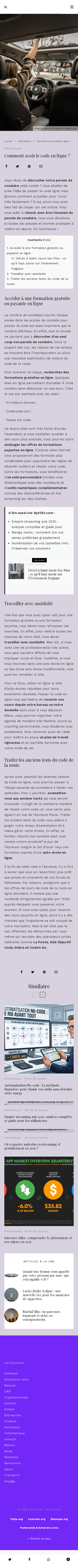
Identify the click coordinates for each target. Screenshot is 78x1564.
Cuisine (10, 1403)
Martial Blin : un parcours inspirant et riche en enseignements (41, 1315)
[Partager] (6, 166)
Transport (12, 1475)
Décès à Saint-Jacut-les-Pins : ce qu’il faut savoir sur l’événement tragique (38, 263)
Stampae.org (59, 1519)
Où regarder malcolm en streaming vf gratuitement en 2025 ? (32, 1146)
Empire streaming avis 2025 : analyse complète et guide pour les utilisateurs (38, 1119)
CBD (7, 1391)
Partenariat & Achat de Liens (39, 1527)
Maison (9, 1445)
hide (47, 240)
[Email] (40, 166)
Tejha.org (16, 1519)
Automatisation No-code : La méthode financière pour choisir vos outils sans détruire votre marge (38, 1089)
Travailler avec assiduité (26, 273)
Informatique (12, 148)
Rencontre (12, 1463)
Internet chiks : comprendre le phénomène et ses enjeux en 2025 (38, 1240)
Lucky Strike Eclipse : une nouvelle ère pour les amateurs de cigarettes (46, 1295)
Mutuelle (11, 1457)
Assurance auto (16, 1379)
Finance (10, 1421)
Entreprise (12, 1415)
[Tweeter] (17, 166)
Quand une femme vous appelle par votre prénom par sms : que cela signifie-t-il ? (46, 1275)
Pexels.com (70, 128)
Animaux (11, 1373)
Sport (8, 1469)
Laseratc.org (36, 1519)
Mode (8, 1451)
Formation (12, 1427)
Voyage (9, 1481)
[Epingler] (29, 166)
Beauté (10, 1385)
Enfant (9, 1409)
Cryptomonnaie (16, 1397)
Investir (10, 1439)
